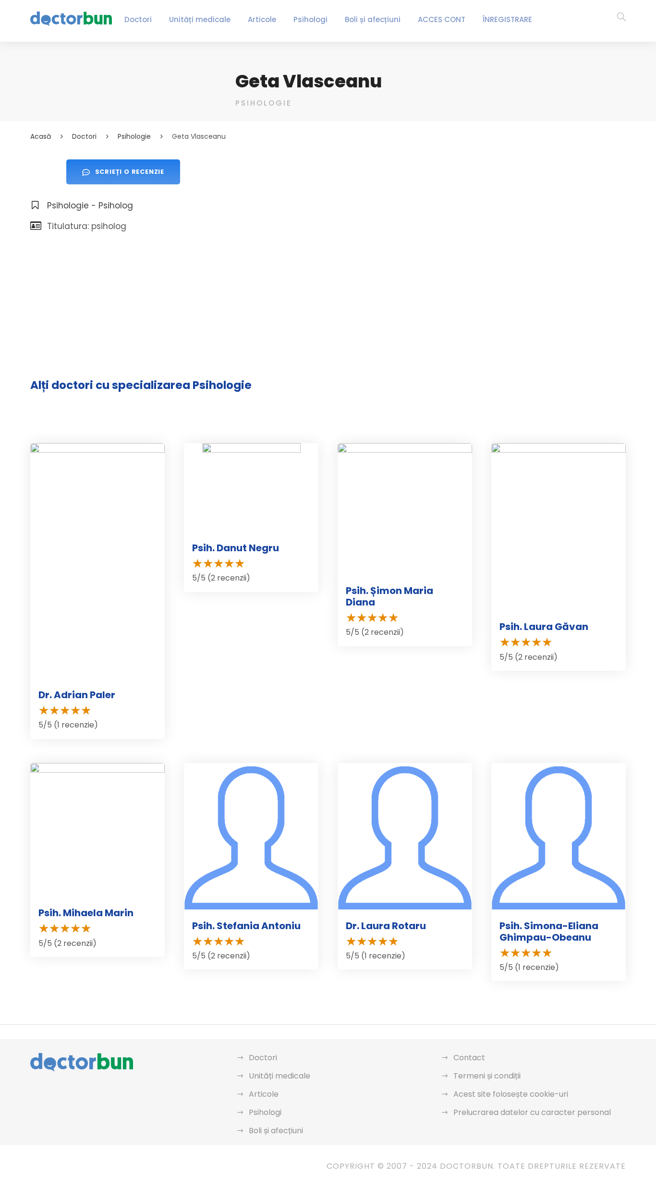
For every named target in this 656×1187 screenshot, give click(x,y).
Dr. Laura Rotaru (386, 926)
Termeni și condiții (487, 1075)
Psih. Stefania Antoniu (246, 926)
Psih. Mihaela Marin (86, 913)
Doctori (138, 19)
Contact (469, 1057)
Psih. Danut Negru (235, 548)
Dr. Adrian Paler (76, 695)
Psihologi (310, 19)
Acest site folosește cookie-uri (510, 1094)
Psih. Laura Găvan (543, 626)
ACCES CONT (441, 19)
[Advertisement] (430, 226)
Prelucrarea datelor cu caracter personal (532, 1112)
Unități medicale (200, 19)
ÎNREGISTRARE (507, 19)
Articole (262, 19)
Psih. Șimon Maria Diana (389, 596)
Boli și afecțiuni (373, 19)
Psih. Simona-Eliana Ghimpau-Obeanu (548, 931)
